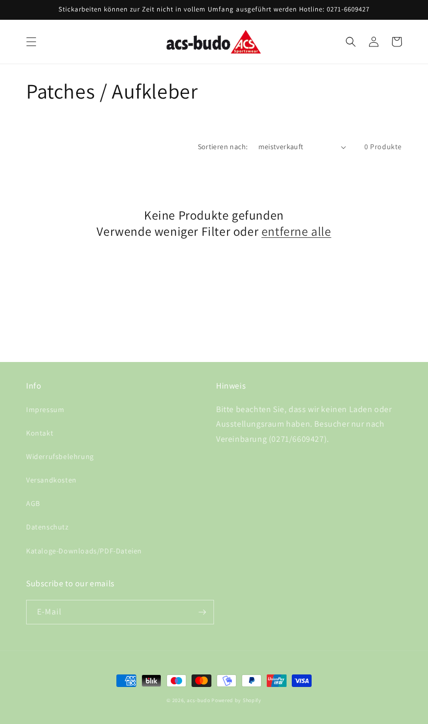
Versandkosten (51, 480)
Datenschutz (47, 527)
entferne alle (296, 231)
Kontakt (39, 433)
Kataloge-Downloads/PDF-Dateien (84, 551)
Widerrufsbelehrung (60, 456)
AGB (33, 503)
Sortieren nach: (223, 146)
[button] (31, 41)
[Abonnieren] (202, 612)
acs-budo (198, 700)
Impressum (45, 409)
